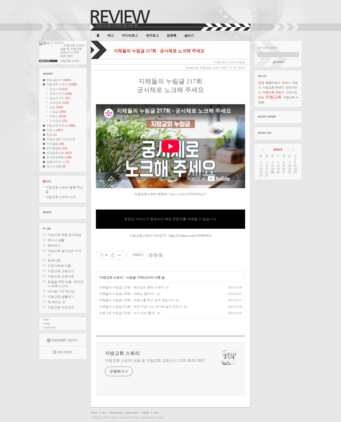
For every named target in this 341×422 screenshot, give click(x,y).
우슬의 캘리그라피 (60, 139)
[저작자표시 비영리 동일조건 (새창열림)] (155, 255)
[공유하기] (112, 255)
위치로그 (152, 35)
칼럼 (56, 107)
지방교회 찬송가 (273, 92)
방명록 (171, 35)
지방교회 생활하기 (61, 297)
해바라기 (54, 245)
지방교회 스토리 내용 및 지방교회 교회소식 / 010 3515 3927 (155, 360)
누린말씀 (55, 143)
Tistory (160, 417)
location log (115, 412)
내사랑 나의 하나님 (61, 291)
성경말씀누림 (59, 152)
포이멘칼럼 (56, 148)
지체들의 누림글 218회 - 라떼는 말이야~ (127, 294)
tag (103, 412)
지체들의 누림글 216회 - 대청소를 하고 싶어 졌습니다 (136, 300)
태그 (111, 35)
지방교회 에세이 (273, 87)
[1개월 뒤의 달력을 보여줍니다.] (292, 149)
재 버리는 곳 (56, 302)
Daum (136, 417)
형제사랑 (54, 260)
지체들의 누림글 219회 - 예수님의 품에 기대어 (131, 287)
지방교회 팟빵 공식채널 (64, 235)
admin (146, 412)
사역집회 (58, 120)
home (94, 412)
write (156, 412)
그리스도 (291, 92)
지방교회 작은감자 (61, 307)
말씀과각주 (60, 98)
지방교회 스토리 (61, 84)
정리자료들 (56, 166)
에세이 (58, 116)
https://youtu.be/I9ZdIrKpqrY (188, 194)
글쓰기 (189, 35)
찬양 (261, 82)
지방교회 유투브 (60, 125)
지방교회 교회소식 (61, 271)
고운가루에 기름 (59, 266)
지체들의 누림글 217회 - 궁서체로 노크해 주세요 (159, 51)
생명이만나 (61, 93)
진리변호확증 (59, 157)
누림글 (58, 111)
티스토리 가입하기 (63, 339)
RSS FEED (63, 352)
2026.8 (277, 149)
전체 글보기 (58, 80)
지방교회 (274, 97)
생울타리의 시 (57, 161)
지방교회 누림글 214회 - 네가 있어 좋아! (127, 313)
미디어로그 (130, 35)
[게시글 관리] (119, 255)
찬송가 (58, 89)
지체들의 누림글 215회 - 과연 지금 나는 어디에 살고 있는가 (140, 306)
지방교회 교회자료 (61, 276)
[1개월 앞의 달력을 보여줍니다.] (263, 149)
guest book (132, 412)
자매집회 (59, 102)
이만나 (54, 130)
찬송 (51, 134)
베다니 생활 (56, 240)
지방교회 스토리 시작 (61, 197)
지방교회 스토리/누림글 (229, 62)
